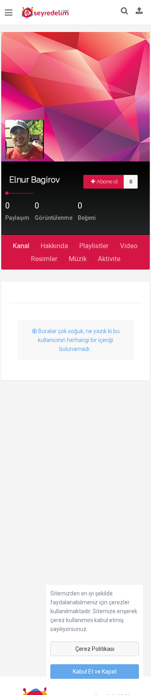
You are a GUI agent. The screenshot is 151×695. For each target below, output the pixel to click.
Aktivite (109, 259)
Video (129, 246)
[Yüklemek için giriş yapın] (139, 11)
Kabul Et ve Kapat (95, 671)
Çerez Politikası (94, 649)
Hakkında (54, 246)
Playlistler (94, 246)
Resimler (44, 259)
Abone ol (107, 182)
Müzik (78, 259)
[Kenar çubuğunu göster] (10, 9)
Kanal (21, 246)
